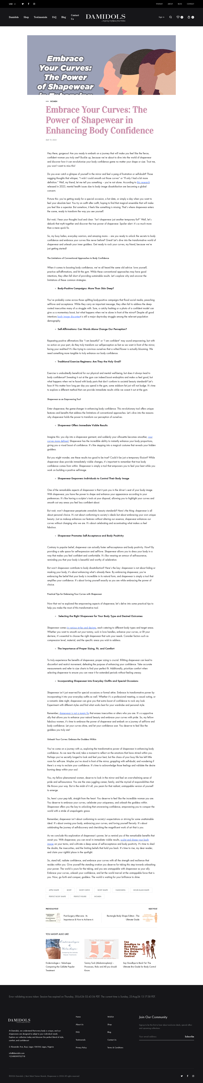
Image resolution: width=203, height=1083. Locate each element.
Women (53, 101)
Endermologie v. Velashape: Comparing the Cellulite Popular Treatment (60, 967)
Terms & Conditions (115, 1047)
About (170, 4)
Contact (190, 4)
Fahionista (120, 890)
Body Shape (103, 890)
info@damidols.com (17, 1053)
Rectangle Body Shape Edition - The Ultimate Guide (123, 917)
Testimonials (40, 17)
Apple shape (54, 890)
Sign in (161, 17)
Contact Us (75, 17)
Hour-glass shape (141, 890)
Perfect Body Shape (57, 896)
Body (69, 890)
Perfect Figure (80, 896)
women (97, 896)
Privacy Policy (81, 1047)
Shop (26, 17)
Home (78, 1016)
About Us (79, 1024)
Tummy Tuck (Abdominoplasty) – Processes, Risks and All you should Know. (100, 967)
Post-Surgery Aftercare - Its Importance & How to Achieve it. (79, 917)
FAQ (54, 17)
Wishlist (159, 4)
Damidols (14, 17)
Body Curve (84, 890)
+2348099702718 (17, 1056)
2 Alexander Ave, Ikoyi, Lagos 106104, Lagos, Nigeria (31, 1047)
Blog (180, 4)
